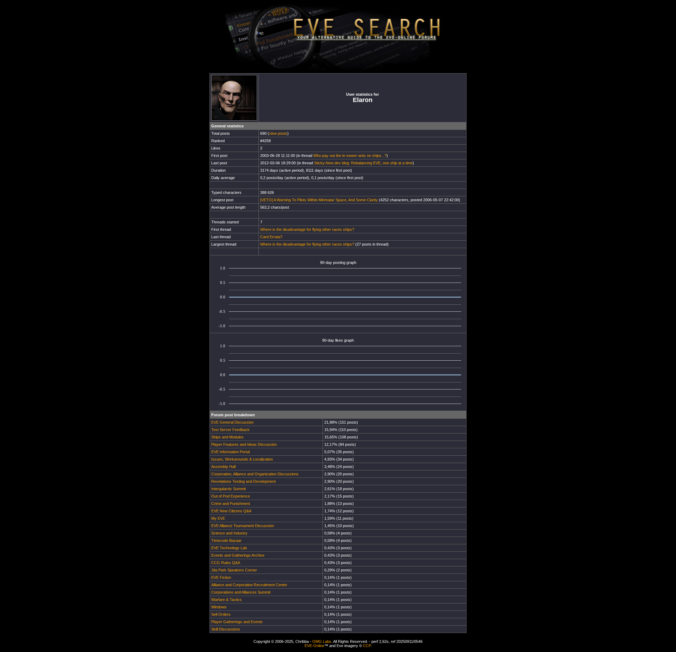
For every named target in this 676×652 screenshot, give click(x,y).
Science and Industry (229, 533)
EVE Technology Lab (229, 548)
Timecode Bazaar (226, 540)
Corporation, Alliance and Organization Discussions (255, 474)
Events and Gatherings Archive (237, 555)
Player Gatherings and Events (237, 622)
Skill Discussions (225, 629)
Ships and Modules (227, 437)
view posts (278, 133)
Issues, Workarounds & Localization (242, 459)
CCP (367, 646)
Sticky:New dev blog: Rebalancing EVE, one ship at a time (363, 163)
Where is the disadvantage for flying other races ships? (307, 229)
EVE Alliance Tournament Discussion (242, 526)
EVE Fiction (221, 577)
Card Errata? (271, 237)
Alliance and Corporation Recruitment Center (249, 585)
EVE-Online (314, 646)
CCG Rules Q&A (225, 563)
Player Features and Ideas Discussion (244, 444)
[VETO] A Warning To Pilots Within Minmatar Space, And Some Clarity (319, 200)
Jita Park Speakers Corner (234, 570)
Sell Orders (221, 614)
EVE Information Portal (230, 452)
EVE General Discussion (232, 422)
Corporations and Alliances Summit (240, 592)
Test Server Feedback (230, 430)
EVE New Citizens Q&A (231, 511)
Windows (219, 607)
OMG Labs (321, 641)
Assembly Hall (223, 466)
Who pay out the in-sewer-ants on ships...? (350, 155)
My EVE (218, 518)
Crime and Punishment (230, 503)
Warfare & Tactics (226, 599)
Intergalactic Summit (228, 489)
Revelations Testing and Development (243, 481)
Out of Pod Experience (230, 496)
